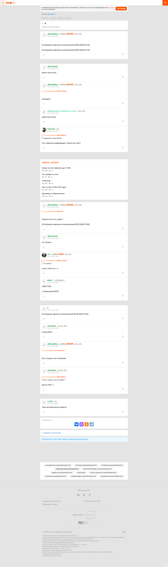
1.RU (50, 401)
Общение (45, 18)
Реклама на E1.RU (92, 501)
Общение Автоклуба (64, 18)
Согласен (121, 8)
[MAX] (82, 424)
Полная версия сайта (51, 501)
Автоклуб (53, 18)
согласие (111, 7)
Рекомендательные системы (51, 555)
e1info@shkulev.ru (93, 552)
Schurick (51, 129)
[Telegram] (92, 424)
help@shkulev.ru (57, 554)
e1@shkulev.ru (67, 550)
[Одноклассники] (87, 424)
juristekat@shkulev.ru (106, 552)
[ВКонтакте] (77, 424)
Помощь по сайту (49, 504)
